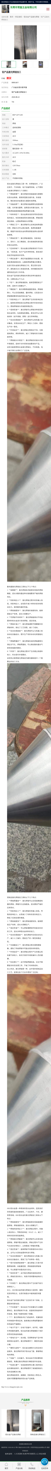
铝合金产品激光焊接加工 (38, 1434)
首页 (11, 17)
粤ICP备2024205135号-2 (23, 1447)
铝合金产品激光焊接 (31, 17)
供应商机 (18, 17)
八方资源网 (18, 1454)
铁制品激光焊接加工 (13, 1434)
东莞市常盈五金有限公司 (38, 1447)
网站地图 (42, 1454)
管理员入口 (34, 1454)
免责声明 (26, 1454)
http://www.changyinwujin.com (12, 1387)
